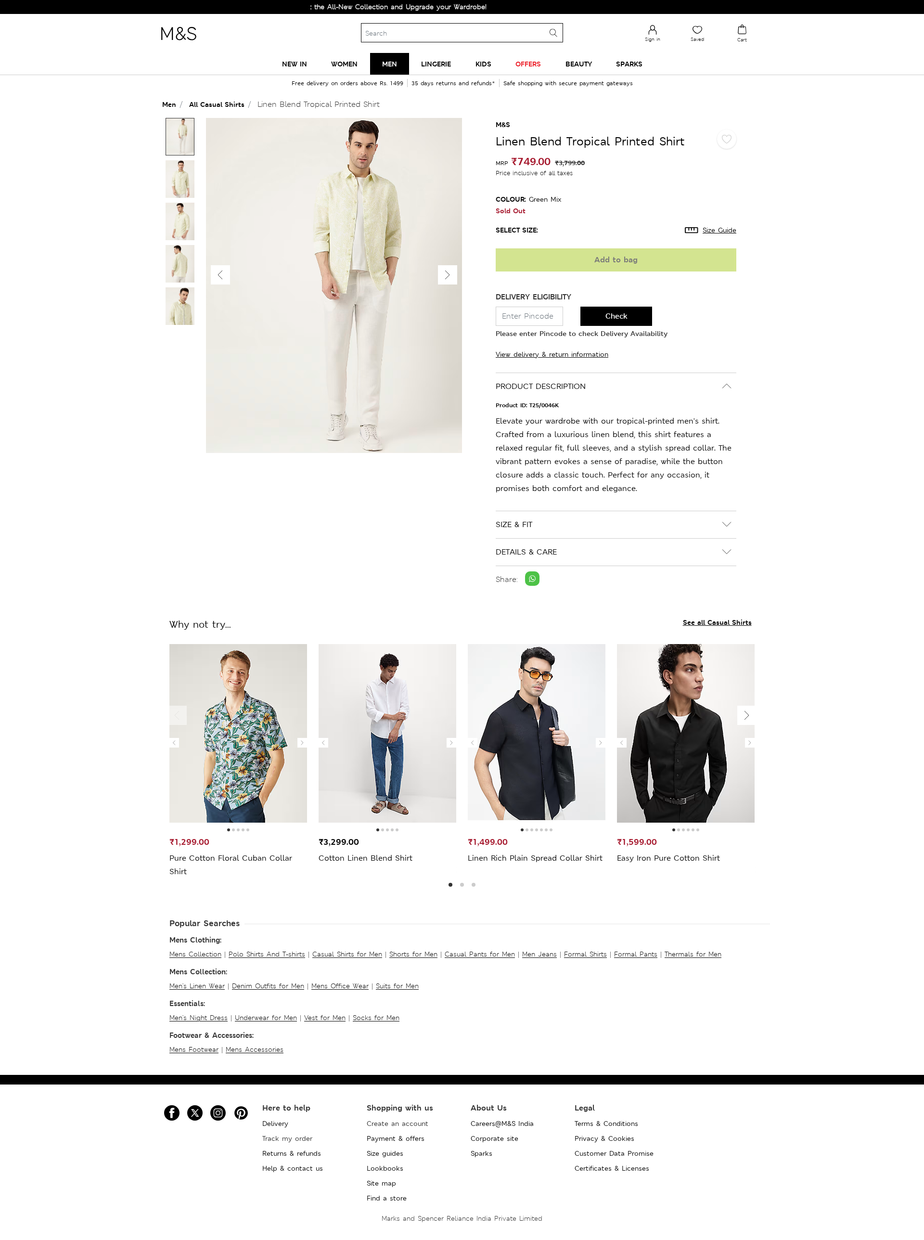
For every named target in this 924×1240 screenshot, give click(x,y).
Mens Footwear (193, 1049)
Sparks (481, 1153)
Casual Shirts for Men (347, 954)
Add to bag (616, 260)
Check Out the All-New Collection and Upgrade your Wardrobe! (352, 6)
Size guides (385, 1153)
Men (169, 104)
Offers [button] (528, 63)
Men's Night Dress (198, 1017)
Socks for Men (376, 1017)
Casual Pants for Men (480, 954)
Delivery (275, 1123)
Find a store (387, 1198)
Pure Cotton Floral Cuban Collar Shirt (230, 865)
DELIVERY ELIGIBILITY (533, 297)
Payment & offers (395, 1138)
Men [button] (389, 63)
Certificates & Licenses (612, 1168)
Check (616, 316)
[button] (447, 274)
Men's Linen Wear (197, 986)
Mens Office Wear (340, 986)
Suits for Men (397, 986)
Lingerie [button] (436, 63)
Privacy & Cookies (604, 1138)
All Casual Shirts (216, 104)
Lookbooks (385, 1168)
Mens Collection (195, 954)
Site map (381, 1183)
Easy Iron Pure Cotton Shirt (668, 858)
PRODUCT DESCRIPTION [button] (541, 386)
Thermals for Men (693, 954)
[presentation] (174, 743)
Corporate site (494, 1138)
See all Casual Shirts (717, 622)
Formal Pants (635, 954)
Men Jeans (539, 954)
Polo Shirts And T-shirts (267, 954)
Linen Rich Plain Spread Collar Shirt (535, 858)
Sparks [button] (629, 63)
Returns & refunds (291, 1153)
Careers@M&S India (502, 1123)
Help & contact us (292, 1168)
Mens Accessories (254, 1049)
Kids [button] (483, 63)
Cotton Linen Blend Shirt (365, 858)
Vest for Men (325, 1017)
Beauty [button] (578, 63)
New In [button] (294, 63)
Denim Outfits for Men (268, 986)
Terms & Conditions (606, 1123)
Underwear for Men (266, 1017)
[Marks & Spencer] (178, 43)
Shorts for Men (413, 954)
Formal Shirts (585, 954)
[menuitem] (294, 64)
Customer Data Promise (614, 1153)
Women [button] (344, 63)
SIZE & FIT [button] (514, 524)
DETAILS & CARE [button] (526, 552)
